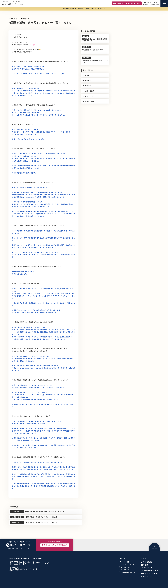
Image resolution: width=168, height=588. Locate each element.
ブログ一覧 (12, 18)
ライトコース (125, 569)
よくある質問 (146, 562)
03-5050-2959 (151, 3)
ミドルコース (125, 567)
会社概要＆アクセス (149, 573)
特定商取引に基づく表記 (150, 570)
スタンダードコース (127, 564)
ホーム (122, 559)
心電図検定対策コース (128, 572)
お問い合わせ (146, 576)
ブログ (143, 559)
